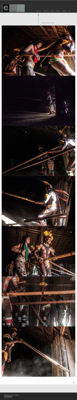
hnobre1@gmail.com (8, 396)
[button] (38, 11)
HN (38, 15)
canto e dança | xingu (48, 23)
